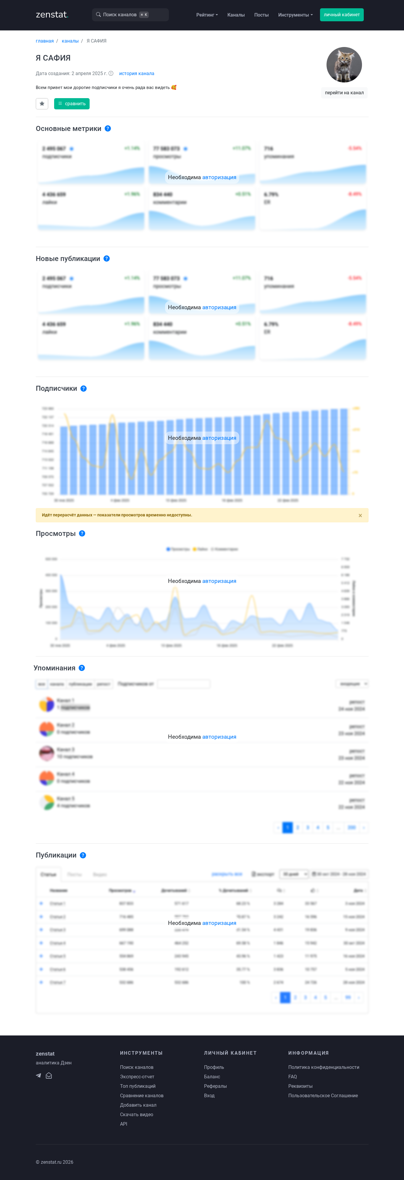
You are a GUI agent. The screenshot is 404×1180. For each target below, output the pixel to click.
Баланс (212, 1076)
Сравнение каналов (142, 1095)
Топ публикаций (138, 1086)
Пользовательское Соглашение (323, 1095)
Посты (261, 15)
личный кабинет (342, 14)
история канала (136, 73)
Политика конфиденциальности (323, 1067)
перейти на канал (344, 92)
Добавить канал (138, 1105)
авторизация (219, 177)
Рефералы (215, 1086)
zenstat (52, 14)
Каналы (236, 15)
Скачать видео (136, 1114)
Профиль (214, 1067)
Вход (209, 1095)
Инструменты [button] (293, 15)
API (123, 1124)
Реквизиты (300, 1086)
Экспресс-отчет (137, 1076)
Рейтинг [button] (205, 15)
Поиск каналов (136, 1067)
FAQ (292, 1076)
